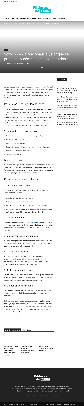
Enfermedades (24, 19)
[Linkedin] (20, 80)
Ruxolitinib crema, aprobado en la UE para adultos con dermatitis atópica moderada (67, 108)
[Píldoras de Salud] (42, 9)
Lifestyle (33, 19)
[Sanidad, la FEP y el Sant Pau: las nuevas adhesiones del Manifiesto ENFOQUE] (11, 339)
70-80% (39, 90)
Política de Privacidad (69, 404)
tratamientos (34, 222)
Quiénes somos (31, 395)
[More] (25, 80)
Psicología (61, 19)
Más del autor (27, 330)
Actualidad (14, 19)
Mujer (39, 19)
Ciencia (53, 19)
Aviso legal (45, 404)
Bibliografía (54, 395)
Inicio (7, 19)
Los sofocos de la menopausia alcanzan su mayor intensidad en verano (67, 125)
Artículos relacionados (12, 330)
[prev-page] (5, 356)
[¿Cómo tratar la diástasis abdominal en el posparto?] (46, 339)
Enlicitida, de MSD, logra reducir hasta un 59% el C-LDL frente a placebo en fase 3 (67, 99)
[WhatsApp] (16, 80)
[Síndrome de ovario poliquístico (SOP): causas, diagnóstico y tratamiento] (28, 339)
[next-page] (8, 356)
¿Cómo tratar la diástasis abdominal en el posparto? (46, 348)
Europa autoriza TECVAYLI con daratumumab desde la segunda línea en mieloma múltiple (67, 91)
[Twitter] (11, 80)
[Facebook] (6, 80)
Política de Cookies (55, 404)
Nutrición (46, 19)
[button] (77, 19)
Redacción (9, 63)
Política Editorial (43, 395)
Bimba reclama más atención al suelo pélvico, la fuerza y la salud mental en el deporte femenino (67, 116)
